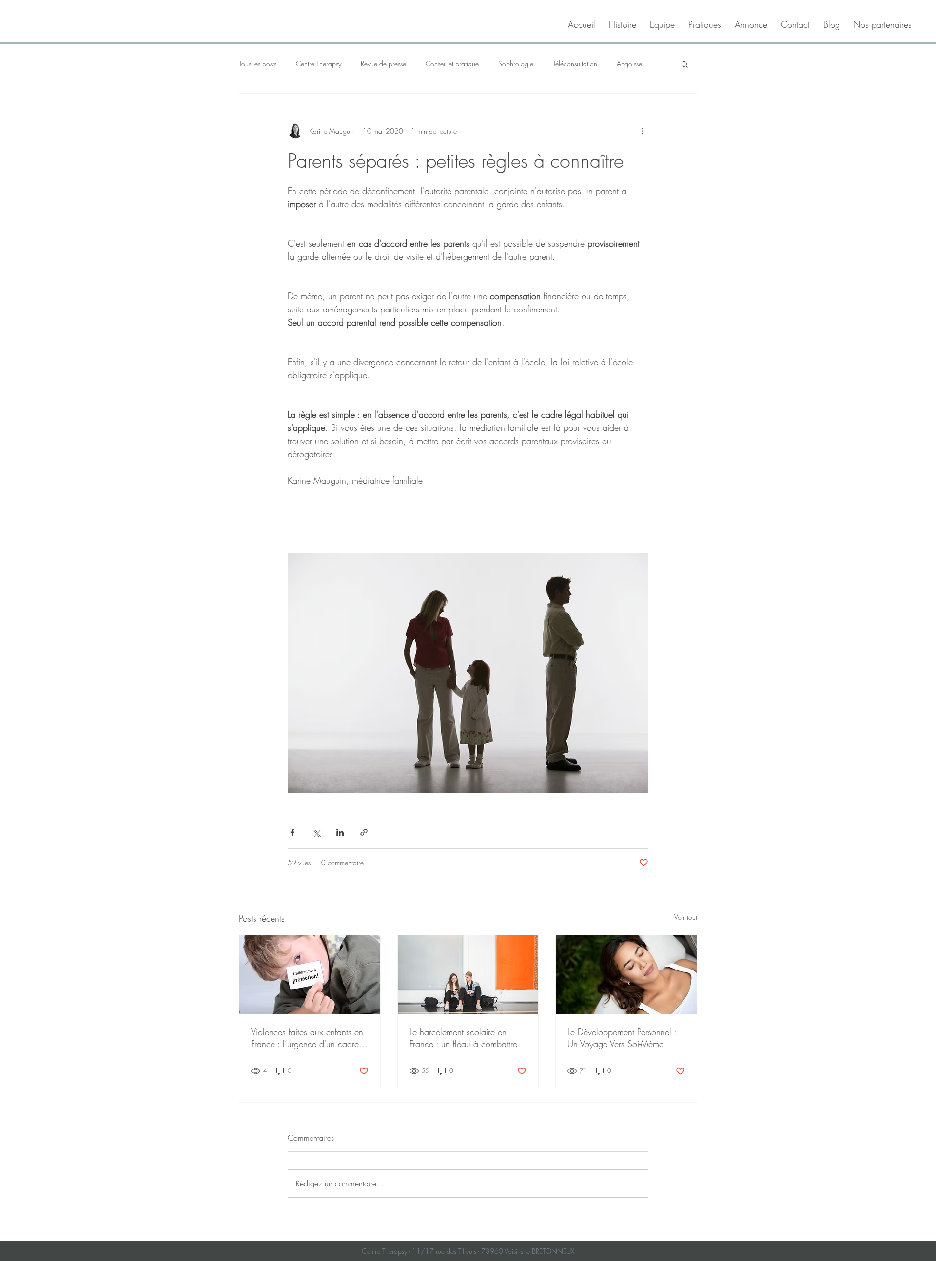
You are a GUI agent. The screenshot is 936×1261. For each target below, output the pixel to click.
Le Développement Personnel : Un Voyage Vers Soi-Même (621, 1037)
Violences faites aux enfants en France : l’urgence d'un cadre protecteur (307, 1037)
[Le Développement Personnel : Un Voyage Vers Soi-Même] (626, 974)
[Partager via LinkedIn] (340, 832)
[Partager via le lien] (364, 832)
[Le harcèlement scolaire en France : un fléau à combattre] (468, 974)
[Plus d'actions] (642, 130)
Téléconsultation (575, 63)
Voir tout (685, 917)
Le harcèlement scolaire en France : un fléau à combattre (463, 1037)
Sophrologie (515, 63)
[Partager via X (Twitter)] (316, 832)
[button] (684, 64)
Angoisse (629, 63)
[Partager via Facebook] (292, 832)
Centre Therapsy (318, 63)
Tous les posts (257, 63)
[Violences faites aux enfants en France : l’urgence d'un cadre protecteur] (309, 974)
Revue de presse (383, 63)
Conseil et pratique (452, 63)
